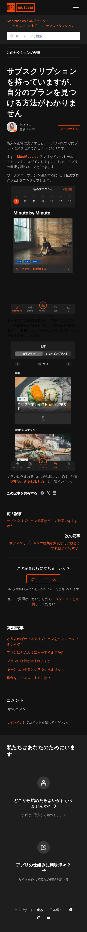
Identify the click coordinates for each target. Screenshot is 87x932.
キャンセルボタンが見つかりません (34, 669)
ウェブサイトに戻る (29, 910)
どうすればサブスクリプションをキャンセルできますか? (42, 641)
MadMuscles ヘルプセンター (28, 21)
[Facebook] (42, 493)
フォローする (69, 128)
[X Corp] (48, 493)
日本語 (54, 910)
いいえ (51, 579)
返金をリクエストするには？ (29, 678)
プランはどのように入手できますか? (35, 652)
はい (34, 579)
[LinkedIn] (54, 493)
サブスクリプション (60, 26)
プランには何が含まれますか (29, 661)
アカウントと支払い (26, 26)
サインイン (15, 722)
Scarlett (25, 124)
